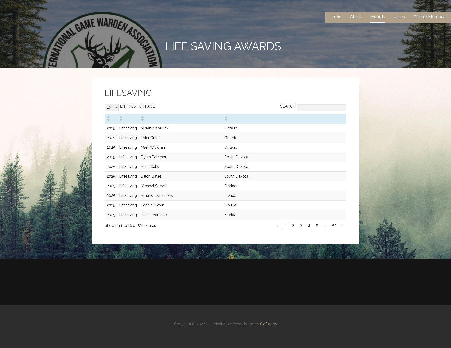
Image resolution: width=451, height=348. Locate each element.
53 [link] (334, 225)
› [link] (342, 225)
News (399, 16)
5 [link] (317, 225)
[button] (108, 118)
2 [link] (293, 225)
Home (336, 16)
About (356, 16)
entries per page (137, 106)
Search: (288, 106)
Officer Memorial (430, 16)
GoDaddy (268, 324)
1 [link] (285, 225)
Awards (377, 16)
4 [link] (309, 225)
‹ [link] (277, 225)
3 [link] (301, 225)
